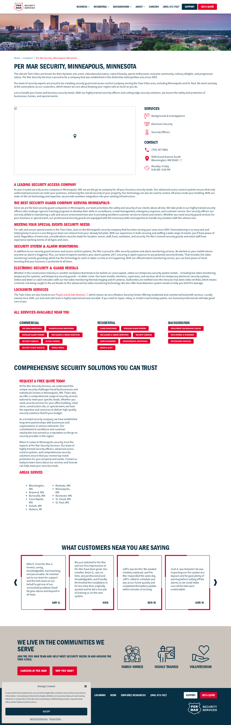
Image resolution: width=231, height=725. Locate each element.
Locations (28, 58)
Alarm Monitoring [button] (108, 328)
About (139, 6)
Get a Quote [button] (207, 6)
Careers (154, 6)
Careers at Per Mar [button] (33, 671)
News (113, 695)
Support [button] (189, 6)
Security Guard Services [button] (33, 348)
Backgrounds (121, 6)
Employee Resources (133, 695)
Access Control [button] (52, 341)
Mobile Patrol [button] (58, 348)
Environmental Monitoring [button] (135, 341)
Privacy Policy (55, 719)
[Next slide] (215, 582)
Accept (46, 711)
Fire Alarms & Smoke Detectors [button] (65, 335)
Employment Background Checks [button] (186, 328)
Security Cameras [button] (30, 341)
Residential (100, 6)
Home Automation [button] (108, 341)
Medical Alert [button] (106, 348)
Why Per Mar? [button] (64, 671)
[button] (85, 686)
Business (82, 6)
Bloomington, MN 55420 (166, 158)
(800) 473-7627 (171, 6)
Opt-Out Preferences (39, 719)
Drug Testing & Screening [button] (182, 335)
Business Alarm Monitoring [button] (61, 328)
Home (17, 58)
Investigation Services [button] (181, 341)
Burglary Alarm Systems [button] (33, 335)
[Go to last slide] (16, 582)
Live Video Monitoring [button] (32, 328)
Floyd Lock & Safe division (70, 294)
